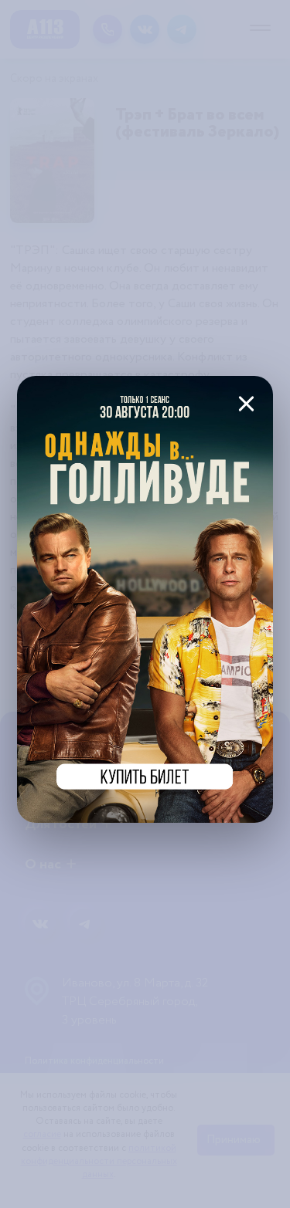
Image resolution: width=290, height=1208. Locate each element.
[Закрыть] (246, 403)
